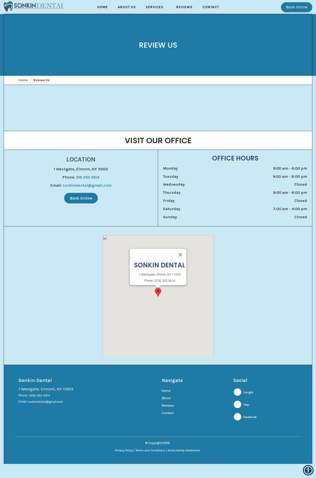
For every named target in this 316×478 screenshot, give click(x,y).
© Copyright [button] (157, 443)
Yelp (246, 404)
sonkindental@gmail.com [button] (87, 185)
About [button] (166, 398)
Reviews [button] (184, 7)
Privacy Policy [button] (124, 450)
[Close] (180, 254)
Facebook (250, 417)
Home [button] (102, 7)
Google (248, 392)
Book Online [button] (296, 7)
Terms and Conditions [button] (150, 450)
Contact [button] (210, 7)
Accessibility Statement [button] (184, 450)
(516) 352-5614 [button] (39, 395)
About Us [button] (127, 7)
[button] (158, 292)
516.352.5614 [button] (87, 177)
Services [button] (154, 7)
